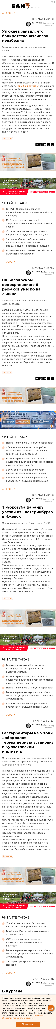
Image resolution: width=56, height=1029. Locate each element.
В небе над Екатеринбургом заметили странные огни (27, 933)
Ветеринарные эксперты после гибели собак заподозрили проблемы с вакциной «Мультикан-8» (29, 695)
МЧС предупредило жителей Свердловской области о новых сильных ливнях (29, 223)
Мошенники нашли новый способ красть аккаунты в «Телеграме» (29, 252)
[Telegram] (44, 144)
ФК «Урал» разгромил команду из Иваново (25, 963)
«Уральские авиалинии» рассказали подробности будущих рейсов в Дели (27, 233)
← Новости (8, 13)
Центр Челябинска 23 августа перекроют (29, 443)
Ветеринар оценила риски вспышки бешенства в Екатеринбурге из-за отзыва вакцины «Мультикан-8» (29, 462)
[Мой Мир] (48, 144)
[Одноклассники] (41, 144)
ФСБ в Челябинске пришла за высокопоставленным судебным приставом (24, 942)
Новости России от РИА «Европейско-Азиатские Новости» (21, 6)
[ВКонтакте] (37, 144)
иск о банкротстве (27, 86)
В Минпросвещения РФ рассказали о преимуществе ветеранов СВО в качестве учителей (27, 668)
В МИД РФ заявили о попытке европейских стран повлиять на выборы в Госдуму (29, 212)
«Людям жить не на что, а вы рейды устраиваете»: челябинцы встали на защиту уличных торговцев (26, 451)
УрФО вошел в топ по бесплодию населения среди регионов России (26, 471)
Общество (7, 138)
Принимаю (28, 1024)
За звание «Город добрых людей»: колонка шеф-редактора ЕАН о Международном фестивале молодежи (28, 242)
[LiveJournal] (52, 144)
